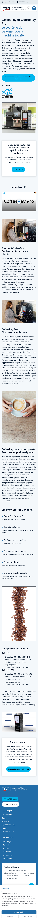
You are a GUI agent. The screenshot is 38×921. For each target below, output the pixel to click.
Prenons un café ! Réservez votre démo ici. (18, 78)
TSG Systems (7, 855)
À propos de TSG (8, 825)
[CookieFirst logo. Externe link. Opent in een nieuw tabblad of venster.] (2, 891)
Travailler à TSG (8, 832)
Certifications (7, 814)
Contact (5, 818)
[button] (6, 888)
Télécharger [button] (18, 169)
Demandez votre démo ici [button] (18, 769)
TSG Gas (5, 848)
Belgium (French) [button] (11, 804)
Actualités (5, 821)
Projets (4, 828)
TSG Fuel (5, 845)
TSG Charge (6, 841)
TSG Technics (7, 858)
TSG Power (6, 852)
